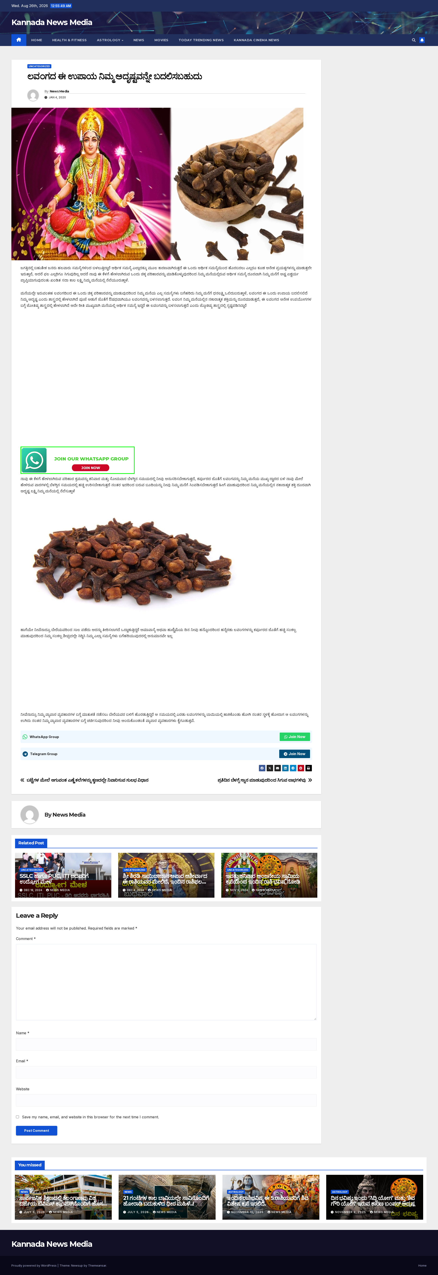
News (138, 40)
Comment (26, 938)
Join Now (297, 736)
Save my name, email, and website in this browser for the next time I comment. (90, 1117)
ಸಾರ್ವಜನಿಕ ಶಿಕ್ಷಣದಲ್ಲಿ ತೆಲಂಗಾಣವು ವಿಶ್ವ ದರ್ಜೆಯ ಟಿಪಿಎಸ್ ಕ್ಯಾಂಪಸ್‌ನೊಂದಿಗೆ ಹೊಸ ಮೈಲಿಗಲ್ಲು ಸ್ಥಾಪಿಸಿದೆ (61, 1204)
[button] (414, 40)
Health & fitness (69, 40)
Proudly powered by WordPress (34, 1265)
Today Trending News (201, 40)
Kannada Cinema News (256, 40)
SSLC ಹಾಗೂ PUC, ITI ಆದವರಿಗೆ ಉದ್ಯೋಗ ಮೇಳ (54, 879)
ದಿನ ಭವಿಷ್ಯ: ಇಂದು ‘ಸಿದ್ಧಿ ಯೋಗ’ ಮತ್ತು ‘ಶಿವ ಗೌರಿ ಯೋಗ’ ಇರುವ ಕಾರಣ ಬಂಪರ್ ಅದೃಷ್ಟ (373, 1201)
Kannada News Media (51, 22)
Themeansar (97, 1265)
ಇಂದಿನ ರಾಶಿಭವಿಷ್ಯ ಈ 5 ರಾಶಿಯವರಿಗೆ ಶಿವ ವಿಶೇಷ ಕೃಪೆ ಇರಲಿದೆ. (267, 1201)
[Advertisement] (157, 347)
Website (22, 1089)
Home (36, 40)
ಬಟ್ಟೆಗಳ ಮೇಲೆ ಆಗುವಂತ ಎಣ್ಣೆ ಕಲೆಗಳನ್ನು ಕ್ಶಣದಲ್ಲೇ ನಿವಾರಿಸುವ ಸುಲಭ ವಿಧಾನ (88, 780)
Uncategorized (39, 66)
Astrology (109, 40)
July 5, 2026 (35, 1212)
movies (161, 40)
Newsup (77, 1265)
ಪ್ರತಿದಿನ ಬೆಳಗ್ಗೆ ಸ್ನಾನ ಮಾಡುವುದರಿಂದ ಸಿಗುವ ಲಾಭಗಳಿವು (262, 780)
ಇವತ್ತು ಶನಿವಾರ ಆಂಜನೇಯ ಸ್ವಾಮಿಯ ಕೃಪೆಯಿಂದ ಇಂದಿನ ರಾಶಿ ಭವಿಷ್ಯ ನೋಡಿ (263, 879)
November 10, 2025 (247, 1212)
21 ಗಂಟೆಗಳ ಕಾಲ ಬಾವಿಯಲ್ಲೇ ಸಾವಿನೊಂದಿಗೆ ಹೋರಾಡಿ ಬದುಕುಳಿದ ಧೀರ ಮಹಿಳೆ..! (166, 1201)
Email (22, 1061)
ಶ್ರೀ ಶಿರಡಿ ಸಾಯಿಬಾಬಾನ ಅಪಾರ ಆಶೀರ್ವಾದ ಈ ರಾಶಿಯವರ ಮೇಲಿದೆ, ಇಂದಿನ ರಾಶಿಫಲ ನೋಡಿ (165, 882)
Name (22, 1033)
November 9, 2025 (351, 1212)
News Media (59, 91)
